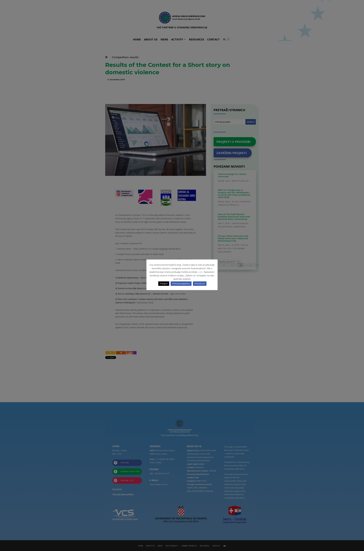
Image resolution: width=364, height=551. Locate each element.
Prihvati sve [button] (200, 283)
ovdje (200, 271)
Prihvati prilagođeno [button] (181, 283)
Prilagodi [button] (163, 283)
